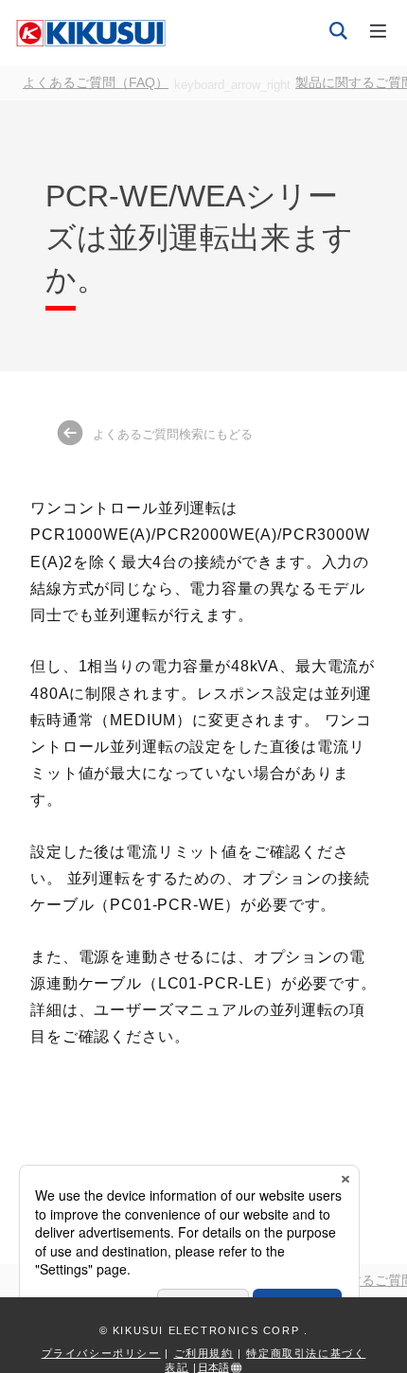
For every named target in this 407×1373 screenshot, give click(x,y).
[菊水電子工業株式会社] (91, 32)
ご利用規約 (204, 1353)
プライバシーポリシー (101, 1353)
